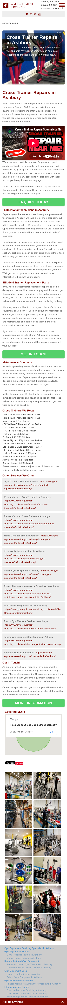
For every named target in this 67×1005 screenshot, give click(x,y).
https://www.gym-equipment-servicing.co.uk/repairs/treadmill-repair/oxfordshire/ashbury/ (31, 485)
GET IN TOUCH (33, 354)
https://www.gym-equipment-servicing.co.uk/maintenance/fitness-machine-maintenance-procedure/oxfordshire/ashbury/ (27, 594)
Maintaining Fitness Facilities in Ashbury (27, 996)
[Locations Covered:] (4, 5)
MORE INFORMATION (33, 703)
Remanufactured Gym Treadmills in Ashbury (29, 964)
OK (51, 732)
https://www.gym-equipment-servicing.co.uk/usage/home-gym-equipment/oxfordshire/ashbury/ (31, 539)
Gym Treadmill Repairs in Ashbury (24, 954)
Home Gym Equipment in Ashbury (24, 974)
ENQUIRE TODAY (33, 202)
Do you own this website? (22, 732)
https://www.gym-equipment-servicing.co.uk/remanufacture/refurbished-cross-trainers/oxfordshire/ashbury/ (29, 524)
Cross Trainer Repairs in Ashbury (24, 958)
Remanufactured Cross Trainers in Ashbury (29, 967)
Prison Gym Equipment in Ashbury (24, 977)
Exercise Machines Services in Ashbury (27, 993)
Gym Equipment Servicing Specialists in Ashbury (29, 948)
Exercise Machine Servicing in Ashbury (27, 990)
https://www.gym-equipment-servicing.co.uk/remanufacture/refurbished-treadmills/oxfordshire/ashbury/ (26, 504)
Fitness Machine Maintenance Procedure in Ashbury (33, 983)
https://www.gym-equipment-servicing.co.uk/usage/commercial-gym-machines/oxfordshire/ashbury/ (24, 559)
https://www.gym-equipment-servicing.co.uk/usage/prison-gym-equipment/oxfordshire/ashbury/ (31, 574)
